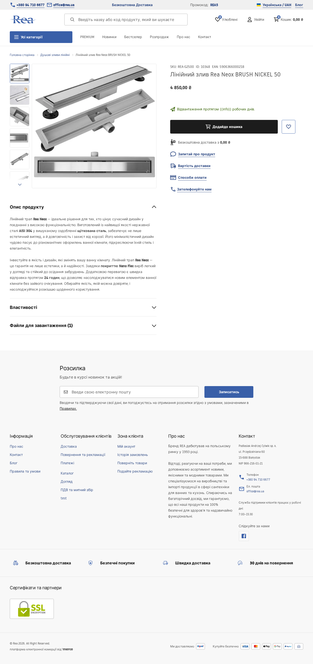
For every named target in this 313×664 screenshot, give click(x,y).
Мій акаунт (126, 446)
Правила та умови (25, 471)
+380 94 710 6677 (31, 4)
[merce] (67, 649)
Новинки (109, 37)
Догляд (67, 481)
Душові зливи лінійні (55, 55)
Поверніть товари (132, 463)
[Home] (23, 19)
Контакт (204, 37)
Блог (299, 4)
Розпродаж (159, 37)
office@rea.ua (63, 4)
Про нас (183, 37)
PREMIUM (87, 37)
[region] (19, 126)
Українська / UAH (277, 4)
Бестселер (133, 37)
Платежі (67, 463)
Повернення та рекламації (83, 455)
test (64, 498)
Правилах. (68, 408)
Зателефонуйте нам (194, 189)
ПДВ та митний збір (77, 490)
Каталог (67, 473)
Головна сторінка (22, 55)
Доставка (69, 446)
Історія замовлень (132, 455)
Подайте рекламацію (135, 471)
